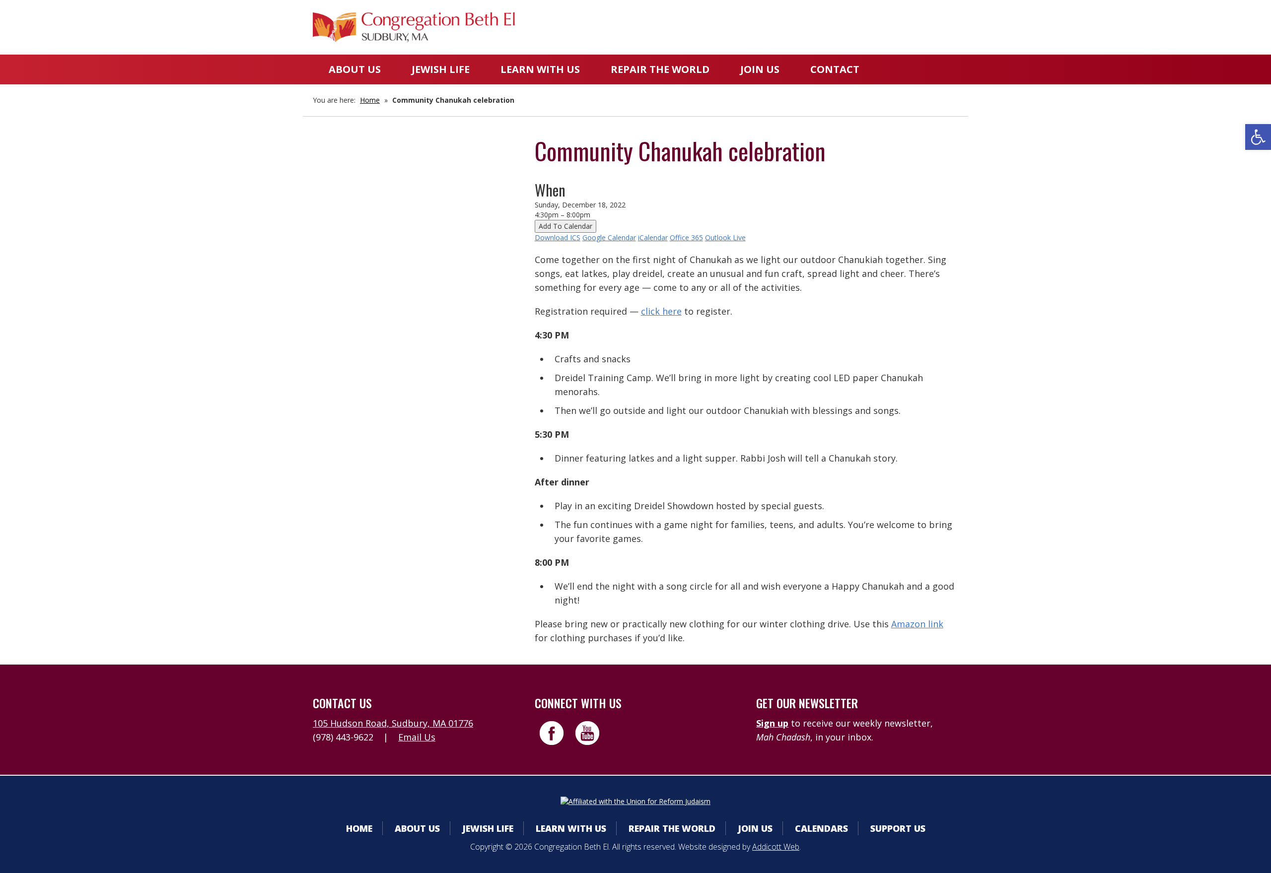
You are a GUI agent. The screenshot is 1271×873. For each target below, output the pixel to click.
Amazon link (917, 624)
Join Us (759, 69)
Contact (834, 69)
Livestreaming (919, 27)
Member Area (695, 27)
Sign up (772, 723)
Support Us (897, 828)
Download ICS (557, 237)
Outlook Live (725, 237)
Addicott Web (775, 846)
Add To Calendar (565, 226)
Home (370, 100)
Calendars (776, 27)
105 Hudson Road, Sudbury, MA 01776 (393, 723)
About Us (355, 69)
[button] (1258, 137)
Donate (842, 27)
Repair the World (660, 69)
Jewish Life (441, 69)
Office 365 (686, 237)
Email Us (416, 737)
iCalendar (653, 237)
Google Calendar (609, 237)
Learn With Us (540, 69)
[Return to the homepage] (414, 27)
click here (661, 311)
